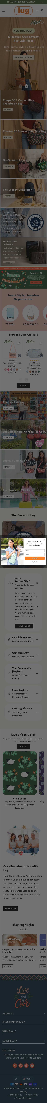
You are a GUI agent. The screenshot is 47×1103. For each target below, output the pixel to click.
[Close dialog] (44, 539)
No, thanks (35, 562)
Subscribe (34, 558)
